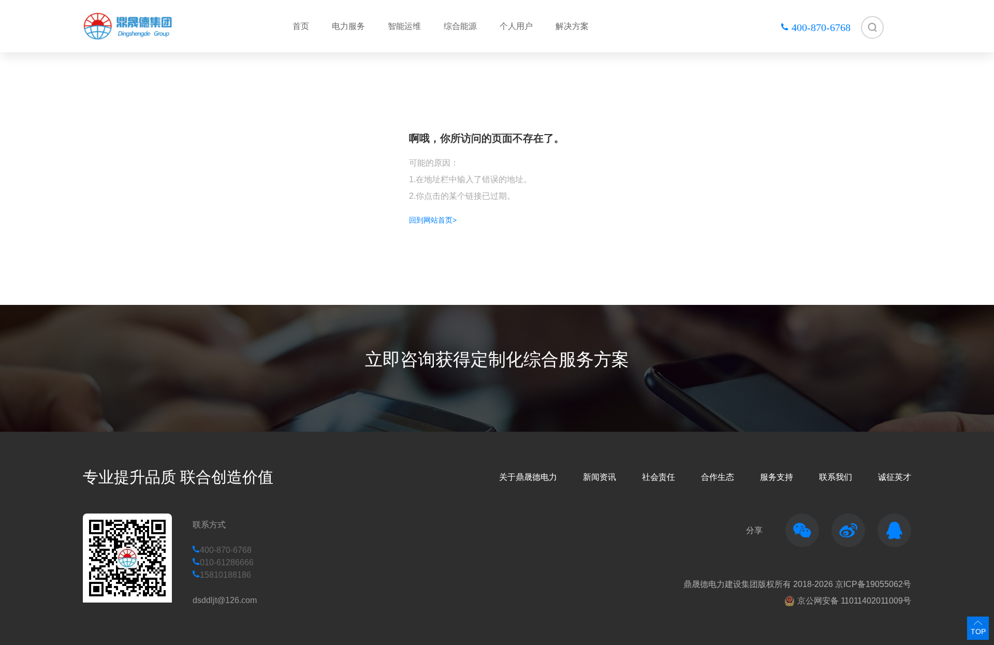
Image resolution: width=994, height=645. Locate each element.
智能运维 (404, 26)
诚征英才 (894, 477)
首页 (301, 26)
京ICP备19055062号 (873, 584)
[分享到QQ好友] (894, 530)
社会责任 (658, 477)
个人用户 (516, 26)
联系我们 (835, 477)
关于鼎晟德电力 (528, 477)
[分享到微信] (802, 530)
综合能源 (460, 26)
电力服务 (348, 26)
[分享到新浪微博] (848, 530)
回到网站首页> (433, 220)
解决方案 (572, 26)
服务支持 (776, 477)
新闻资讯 (599, 477)
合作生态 (717, 477)
